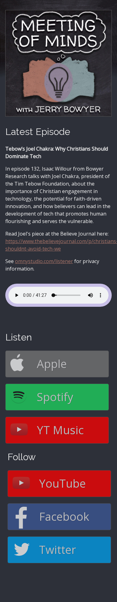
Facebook (64, 516)
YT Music (60, 430)
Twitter (57, 549)
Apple (52, 363)
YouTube (62, 483)
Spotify (55, 397)
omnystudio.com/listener (44, 261)
